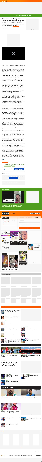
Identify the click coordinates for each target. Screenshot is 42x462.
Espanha (7, 380)
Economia (6, 309)
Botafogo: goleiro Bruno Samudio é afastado (29, 397)
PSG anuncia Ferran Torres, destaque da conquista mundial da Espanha (12, 382)
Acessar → (8, 238)
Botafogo (22, 396)
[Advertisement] (27, 382)
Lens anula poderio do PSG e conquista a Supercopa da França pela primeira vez (9, 363)
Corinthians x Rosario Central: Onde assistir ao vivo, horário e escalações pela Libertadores (10, 412)
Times (29, 15)
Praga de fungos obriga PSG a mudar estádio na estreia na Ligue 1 (30, 356)
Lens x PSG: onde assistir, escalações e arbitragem (32, 376)
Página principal (4, 1)
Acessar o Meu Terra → (13, 213)
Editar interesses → (37, 217)
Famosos (6, 338)
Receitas (6, 332)
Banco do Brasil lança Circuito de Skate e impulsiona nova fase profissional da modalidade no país (33, 419)
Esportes (22, 164)
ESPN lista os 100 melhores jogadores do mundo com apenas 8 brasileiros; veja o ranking (13, 424)
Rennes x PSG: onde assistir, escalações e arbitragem (9, 356)
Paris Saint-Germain (7, 164)
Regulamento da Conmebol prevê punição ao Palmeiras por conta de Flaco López (9, 398)
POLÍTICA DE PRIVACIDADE (28, 455)
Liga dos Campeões (13, 164)
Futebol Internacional (24, 354)
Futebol (19, 164)
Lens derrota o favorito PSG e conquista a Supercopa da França (12, 376)
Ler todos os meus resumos (29, 228)
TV (25, 332)
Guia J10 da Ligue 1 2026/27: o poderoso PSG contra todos (13, 418)
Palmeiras (2, 396)
